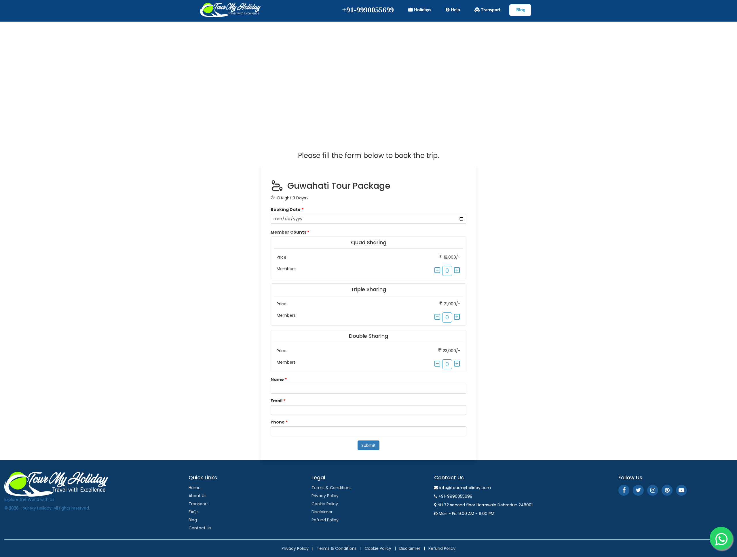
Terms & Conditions (331, 488)
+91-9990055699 (368, 10)
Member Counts (290, 232)
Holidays (422, 10)
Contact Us (200, 528)
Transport (490, 10)
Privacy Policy (325, 496)
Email (278, 401)
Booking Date (287, 209)
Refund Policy (325, 520)
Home (195, 488)
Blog (520, 10)
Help (455, 10)
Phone (279, 422)
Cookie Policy (324, 504)
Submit (368, 445)
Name (279, 379)
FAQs (194, 512)
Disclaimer (322, 512)
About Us (197, 496)
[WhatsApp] (721, 538)
